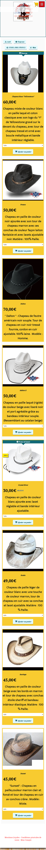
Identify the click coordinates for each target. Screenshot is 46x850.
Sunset (23, 773)
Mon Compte (26, 840)
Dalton (23, 304)
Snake (23, 575)
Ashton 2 (23, 390)
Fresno (23, 204)
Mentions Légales (12, 837)
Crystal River (23, 485)
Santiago (23, 674)
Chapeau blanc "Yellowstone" (23, 96)
